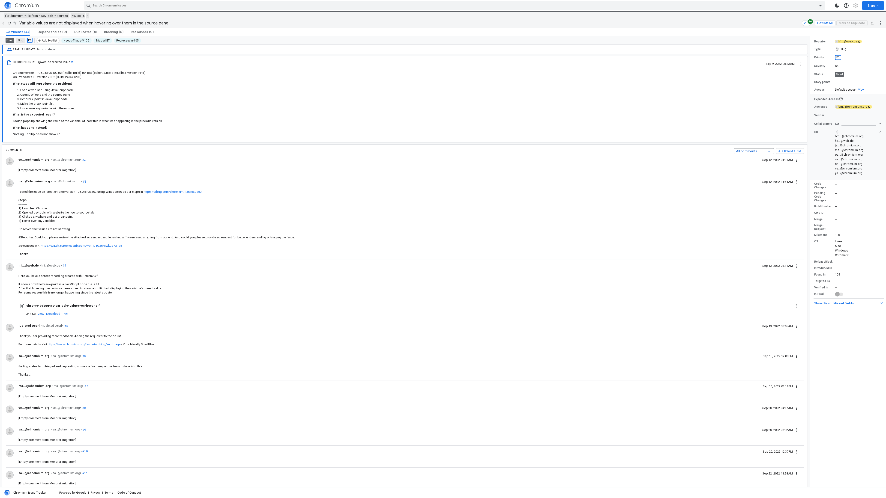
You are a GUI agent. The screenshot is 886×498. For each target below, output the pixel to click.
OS (816, 241)
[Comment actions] (796, 159)
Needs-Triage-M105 (76, 40)
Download (53, 313)
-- (836, 82)
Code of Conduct (129, 492)
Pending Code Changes (820, 196)
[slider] (810, 261)
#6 (84, 356)
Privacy (95, 492)
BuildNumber (822, 206)
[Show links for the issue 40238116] (87, 15)
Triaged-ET (103, 40)
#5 (66, 325)
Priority (819, 57)
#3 (84, 181)
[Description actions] (800, 63)
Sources (62, 16)
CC (816, 132)
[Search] (88, 5)
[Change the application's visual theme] (837, 5)
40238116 (78, 16)
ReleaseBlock (823, 261)
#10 (85, 451)
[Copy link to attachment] (66, 313)
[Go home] (3, 23)
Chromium (16, 16)
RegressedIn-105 (127, 40)
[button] (52, 325)
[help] (846, 5)
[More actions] (880, 23)
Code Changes (820, 185)
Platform (32, 16)
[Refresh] (9, 23)
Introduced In (823, 268)
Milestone (821, 235)
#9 (84, 429)
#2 (83, 159)
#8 (83, 407)
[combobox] (455, 5)
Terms (109, 492)
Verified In (821, 287)
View (41, 313)
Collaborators (823, 123)
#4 (64, 265)
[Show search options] (820, 5)
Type (817, 49)
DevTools (47, 16)
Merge (818, 219)
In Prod (819, 294)
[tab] (18, 32)
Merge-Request (820, 227)
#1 (73, 62)
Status (818, 74)
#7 (86, 386)
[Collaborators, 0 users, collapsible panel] (858, 124)
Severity (819, 66)
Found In (820, 274)
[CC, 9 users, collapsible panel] (858, 132)
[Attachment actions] (796, 305)
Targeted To (822, 281)
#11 (85, 473)
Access (819, 89)
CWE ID (819, 212)
